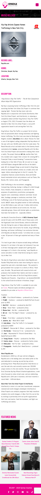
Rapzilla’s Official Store (25, 290)
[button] (37, 449)
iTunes (5, 288)
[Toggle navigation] (37, 4)
